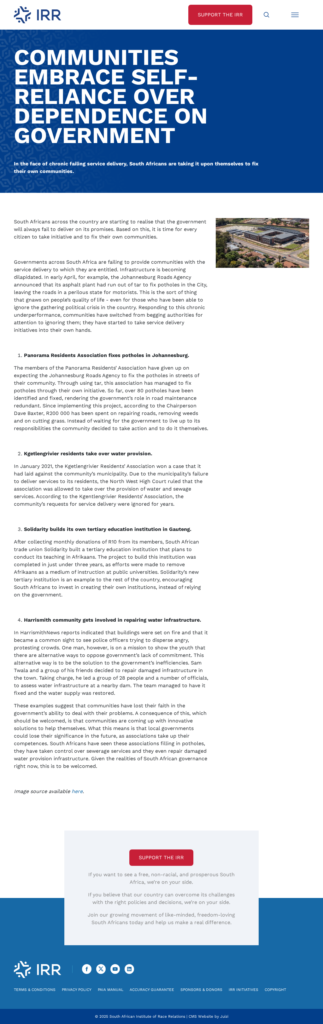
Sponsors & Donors (201, 989)
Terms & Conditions (35, 989)
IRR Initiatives (243, 989)
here (77, 791)
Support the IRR (161, 857)
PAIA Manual (110, 989)
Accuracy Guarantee (152, 989)
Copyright (275, 989)
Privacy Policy (76, 989)
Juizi (224, 1016)
